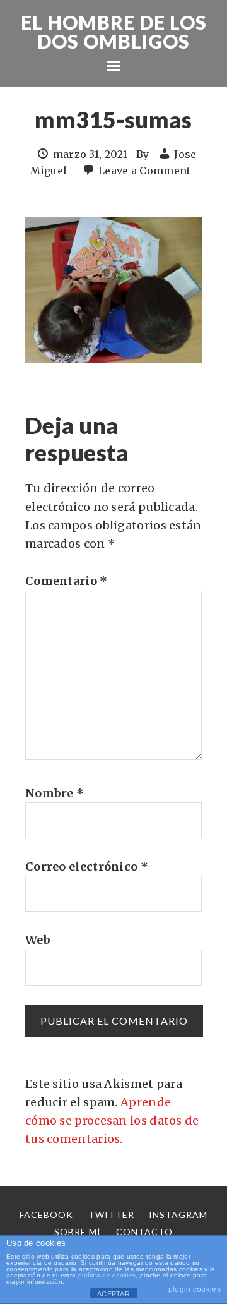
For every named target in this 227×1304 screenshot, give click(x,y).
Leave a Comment (144, 170)
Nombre (54, 793)
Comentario (66, 581)
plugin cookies (194, 1289)
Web (37, 940)
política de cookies (107, 1275)
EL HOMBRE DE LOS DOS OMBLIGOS (114, 31)
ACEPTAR (113, 1294)
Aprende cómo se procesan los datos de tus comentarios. (112, 1121)
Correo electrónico (86, 866)
